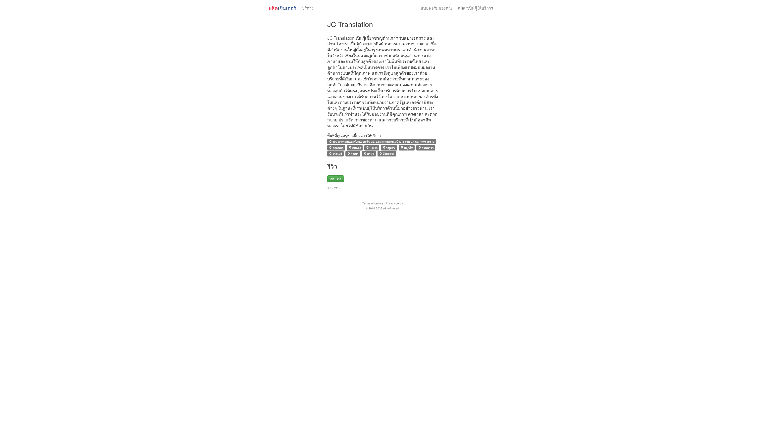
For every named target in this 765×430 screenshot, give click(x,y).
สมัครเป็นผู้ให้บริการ (475, 8)
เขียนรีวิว (335, 179)
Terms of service (372, 203)
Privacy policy (394, 203)
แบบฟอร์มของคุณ (436, 8)
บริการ (308, 8)
